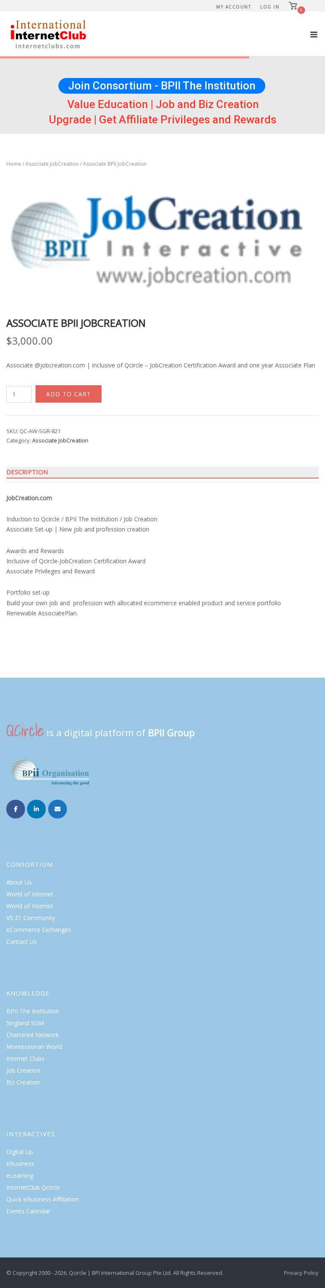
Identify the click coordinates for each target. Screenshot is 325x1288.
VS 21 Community (30, 918)
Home (13, 163)
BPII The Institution (32, 1011)
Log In (269, 7)
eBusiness (20, 1164)
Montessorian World (34, 1047)
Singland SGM (25, 1023)
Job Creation (23, 1070)
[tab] (162, 472)
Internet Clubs (25, 1058)
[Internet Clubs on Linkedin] (36, 809)
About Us (19, 882)
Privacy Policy (301, 1273)
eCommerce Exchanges (38, 930)
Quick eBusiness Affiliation (42, 1199)
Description (27, 471)
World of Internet (29, 894)
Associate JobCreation (52, 163)
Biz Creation (23, 1082)
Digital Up (19, 1152)
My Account (233, 7)
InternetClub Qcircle (33, 1187)
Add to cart (68, 394)
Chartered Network (32, 1035)
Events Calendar (28, 1211)
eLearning (19, 1175)
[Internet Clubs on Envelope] (57, 809)
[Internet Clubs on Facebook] (15, 809)
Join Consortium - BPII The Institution (162, 85)
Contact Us (21, 941)
